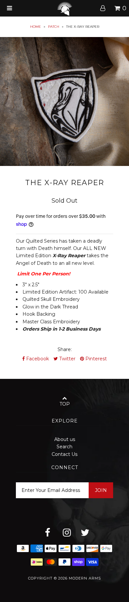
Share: (65, 349)
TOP (65, 404)
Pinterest (95, 359)
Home (35, 26)
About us (64, 439)
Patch (53, 26)
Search (64, 447)
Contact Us (64, 454)
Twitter (66, 359)
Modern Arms (85, 578)
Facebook (37, 359)
